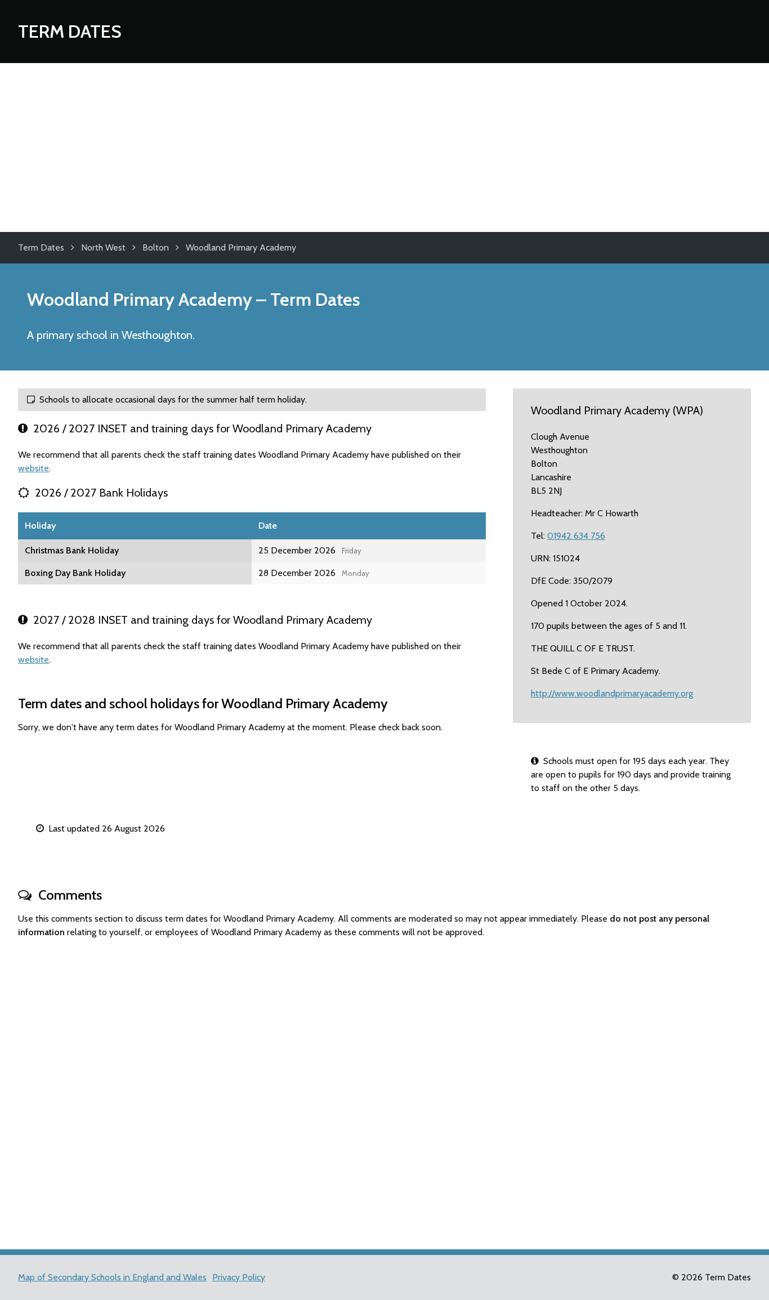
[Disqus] (384, 1089)
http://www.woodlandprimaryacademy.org (612, 693)
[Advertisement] (384, 147)
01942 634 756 (576, 535)
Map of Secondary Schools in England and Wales (112, 1277)
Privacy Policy (238, 1277)
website (33, 468)
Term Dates (70, 31)
